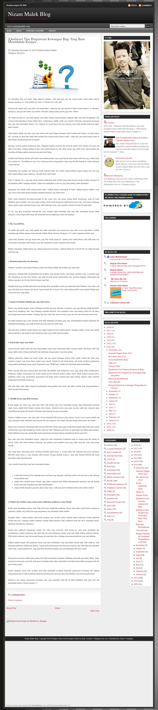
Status (110, 509)
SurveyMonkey (113, 513)
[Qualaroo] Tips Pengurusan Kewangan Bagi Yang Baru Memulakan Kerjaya (46, 40)
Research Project (114, 502)
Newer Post (11, 608)
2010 (109, 427)
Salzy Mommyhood (118, 257)
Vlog (109, 520)
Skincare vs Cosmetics (119, 281)
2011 (109, 424)
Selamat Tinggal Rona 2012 (120, 353)
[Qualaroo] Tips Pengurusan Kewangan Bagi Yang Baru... (142, 515)
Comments (147, 5)
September (113, 398)
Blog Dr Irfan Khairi (118, 263)
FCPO (109, 459)
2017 (109, 331)
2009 (109, 430)
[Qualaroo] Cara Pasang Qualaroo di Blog (125, 369)
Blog (9, 31)
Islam (109, 466)
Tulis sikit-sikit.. (114, 382)
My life (110, 481)
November (113, 391)
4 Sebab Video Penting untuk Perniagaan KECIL (128, 266)
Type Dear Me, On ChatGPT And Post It (125, 259)
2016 (109, 334)
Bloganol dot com (101, 639)
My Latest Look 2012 (117, 356)
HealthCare (112, 463)
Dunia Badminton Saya (118, 360)
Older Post (94, 611)
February (113, 417)
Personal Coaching (35, 31)
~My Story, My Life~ (118, 279)
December (113, 350)
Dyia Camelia (113, 452)
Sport (109, 506)
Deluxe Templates (126, 639)
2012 (109, 347)
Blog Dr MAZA (116, 270)
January (112, 420)
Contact (52, 31)
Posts (134, 5)
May (111, 411)
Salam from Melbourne (113, 176)
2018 (109, 327)
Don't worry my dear (124, 158)
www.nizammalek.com (18, 26)
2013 (109, 343)
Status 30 (112, 363)
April (111, 414)
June (111, 407)
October (112, 394)
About (19, 31)
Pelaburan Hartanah (116, 484)
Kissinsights (112, 474)
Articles (110, 445)
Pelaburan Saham (115, 488)
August (112, 401)
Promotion (111, 495)
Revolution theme (72, 639)
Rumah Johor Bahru (119, 286)
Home (57, 608)
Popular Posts (114, 366)
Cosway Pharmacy (115, 449)
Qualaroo (21, 53)
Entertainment (113, 456)
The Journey (109, 123)
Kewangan (111, 470)
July (111, 404)
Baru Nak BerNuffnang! (118, 379)
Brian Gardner (87, 639)
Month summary (114, 477)
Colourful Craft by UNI (119, 303)
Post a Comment (15, 600)
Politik (109, 491)
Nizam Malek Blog (29, 13)
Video (109, 516)
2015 (109, 337)
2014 (109, 340)
